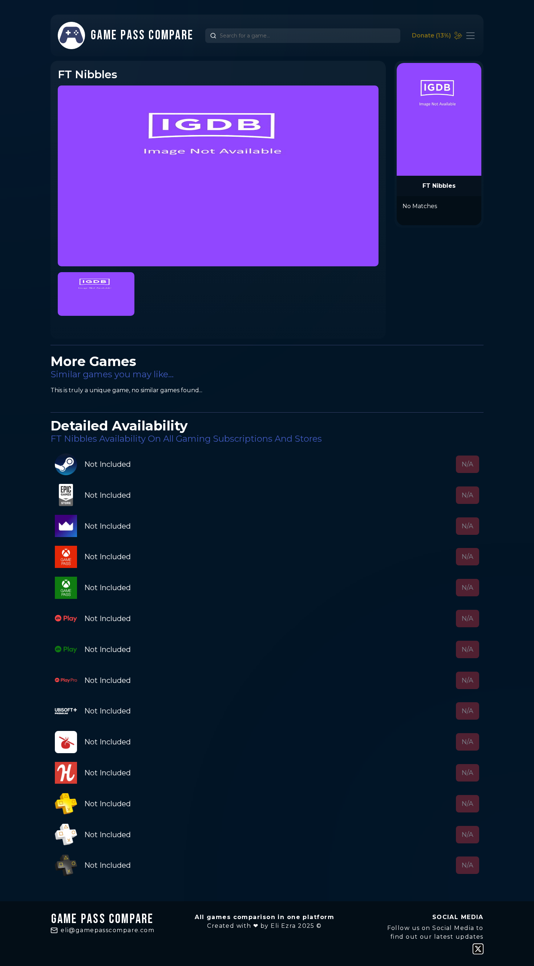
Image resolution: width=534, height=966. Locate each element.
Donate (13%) (431, 35)
